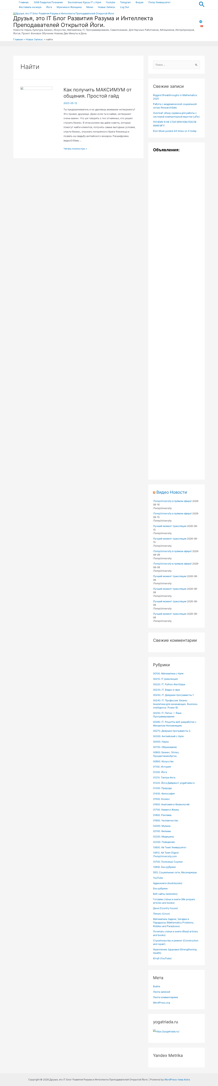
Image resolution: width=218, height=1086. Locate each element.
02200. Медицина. (163, 836)
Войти (156, 986)
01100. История (162, 766)
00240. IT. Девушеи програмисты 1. (173, 695)
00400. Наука (161, 741)
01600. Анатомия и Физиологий (171, 804)
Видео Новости (171, 492)
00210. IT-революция (165, 678)
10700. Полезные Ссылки (168, 861)
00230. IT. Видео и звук (166, 689)
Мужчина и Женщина (69, 7)
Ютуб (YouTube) (162, 958)
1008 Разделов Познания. (48, 2)
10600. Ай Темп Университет (169, 847)
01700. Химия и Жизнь (166, 809)
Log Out (124, 7)
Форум (139, 2)
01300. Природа (162, 788)
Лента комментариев (165, 997)
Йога (49, 7)
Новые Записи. (106, 7)
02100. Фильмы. (162, 831)
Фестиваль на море (30, 7)
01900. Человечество (165, 820)
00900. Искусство (163, 761)
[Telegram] (200, 21)
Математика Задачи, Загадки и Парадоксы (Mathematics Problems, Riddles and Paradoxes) (173, 923)
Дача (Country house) (165, 908)
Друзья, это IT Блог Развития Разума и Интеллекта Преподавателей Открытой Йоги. (83, 21)
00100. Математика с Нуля (168, 673)
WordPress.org (161, 1002)
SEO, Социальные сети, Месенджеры (175, 872)
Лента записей (161, 991)
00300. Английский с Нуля (168, 736)
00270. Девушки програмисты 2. (172, 730)
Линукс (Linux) (161, 913)
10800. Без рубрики (164, 866)
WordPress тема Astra (177, 1079)
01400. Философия (164, 793)
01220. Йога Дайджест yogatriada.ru (174, 782)
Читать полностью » (75, 148)
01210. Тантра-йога (164, 777)
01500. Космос (161, 798)
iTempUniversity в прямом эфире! (172, 501)
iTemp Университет (159, 2)
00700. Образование (165, 747)
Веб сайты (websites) (165, 893)
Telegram (125, 2)
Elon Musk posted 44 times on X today (174, 130)
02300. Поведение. (164, 841)
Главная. (24, 2)
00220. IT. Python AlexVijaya (169, 684)
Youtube (110, 2)
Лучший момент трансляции (169, 526)
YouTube (158, 877)
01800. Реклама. (162, 815)
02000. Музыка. (162, 825)
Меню (89, 7)
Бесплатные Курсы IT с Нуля (84, 2)
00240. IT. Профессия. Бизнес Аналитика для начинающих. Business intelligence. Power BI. (175, 704)
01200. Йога (160, 772)
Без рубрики (160, 888)
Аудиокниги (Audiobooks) (167, 883)
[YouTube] (201, 26)
